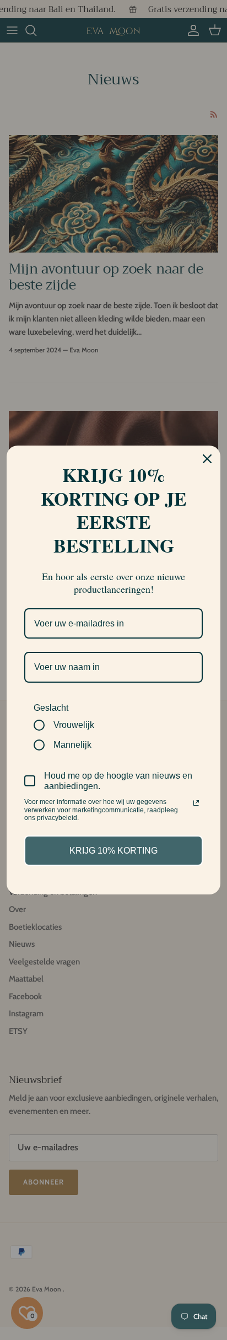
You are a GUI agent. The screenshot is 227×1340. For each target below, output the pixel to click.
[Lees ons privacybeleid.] (196, 803)
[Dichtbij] (207, 459)
